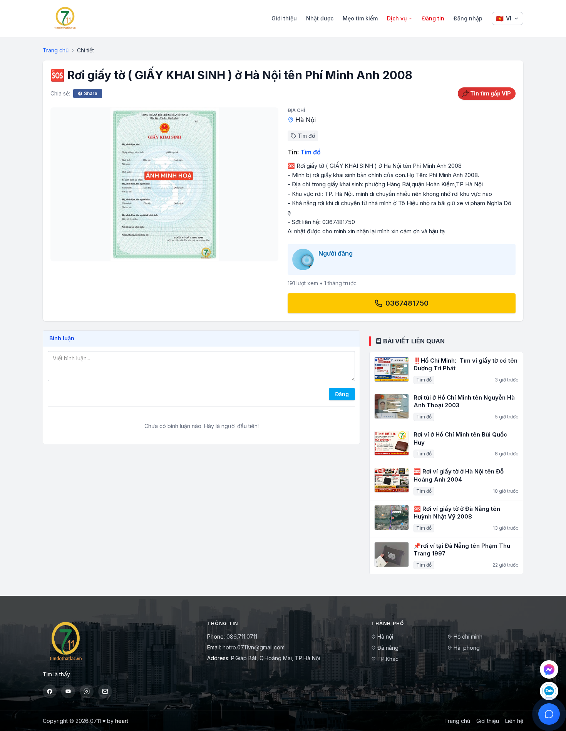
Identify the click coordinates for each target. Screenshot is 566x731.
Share (90, 93)
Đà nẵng (388, 647)
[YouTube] (68, 691)
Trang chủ (56, 50)
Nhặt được (319, 18)
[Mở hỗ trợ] (549, 714)
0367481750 (407, 303)
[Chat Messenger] (549, 669)
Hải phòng (467, 647)
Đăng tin (433, 18)
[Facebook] (50, 691)
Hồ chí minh (468, 636)
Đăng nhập (468, 18)
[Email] (105, 691)
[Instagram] (87, 691)
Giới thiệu (284, 18)
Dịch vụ (397, 18)
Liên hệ (514, 721)
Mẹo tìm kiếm (360, 18)
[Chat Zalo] (549, 691)
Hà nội (385, 636)
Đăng (342, 394)
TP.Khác (388, 659)
